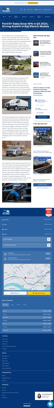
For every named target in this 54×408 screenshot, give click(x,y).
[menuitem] (4, 17)
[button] (21, 9)
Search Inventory (42, 116)
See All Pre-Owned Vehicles (43, 187)
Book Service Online (33, 2)
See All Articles (37, 83)
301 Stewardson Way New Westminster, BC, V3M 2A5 (19, 254)
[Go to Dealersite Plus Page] (27, 405)
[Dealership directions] (27, 277)
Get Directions (15, 293)
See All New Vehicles (42, 184)
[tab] (5, 305)
